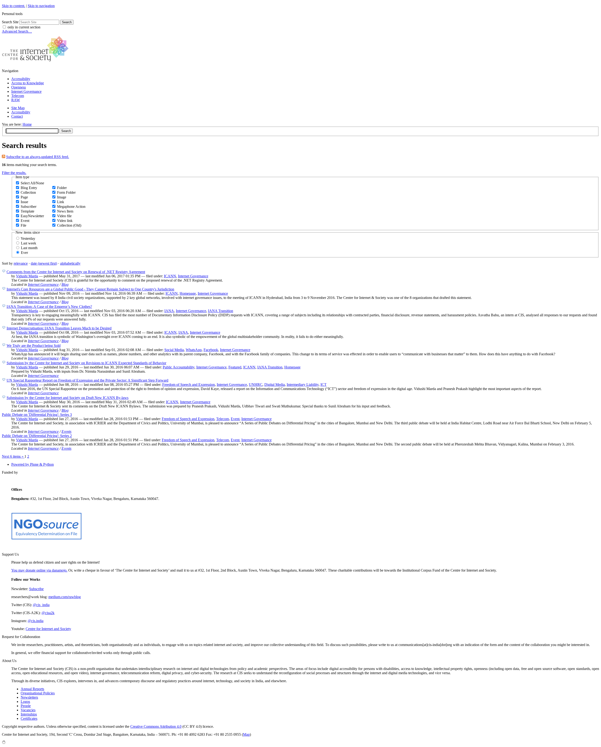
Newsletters (29, 697)
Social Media (174, 350)
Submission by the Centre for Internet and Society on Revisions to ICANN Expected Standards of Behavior (86, 363)
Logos (25, 702)
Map (246, 734)
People (26, 706)
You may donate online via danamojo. (39, 570)
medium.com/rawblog (64, 597)
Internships (29, 714)
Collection (28, 192)
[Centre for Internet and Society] (36, 63)
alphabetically (70, 263)
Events (66, 431)
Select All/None (32, 183)
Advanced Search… (17, 31)
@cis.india (35, 621)
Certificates (29, 718)
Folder (62, 188)
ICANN (170, 276)
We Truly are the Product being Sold (34, 346)
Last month (29, 248)
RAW (15, 100)
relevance (21, 263)
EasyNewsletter (32, 216)
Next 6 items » (13, 456)
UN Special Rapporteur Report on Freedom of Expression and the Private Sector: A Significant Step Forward (87, 380)
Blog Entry (29, 188)
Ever (24, 253)
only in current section (24, 27)
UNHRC (255, 385)
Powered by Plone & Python (32, 464)
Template (27, 211)
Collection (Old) (69, 225)
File (23, 225)
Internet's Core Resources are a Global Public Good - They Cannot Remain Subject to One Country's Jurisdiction (90, 289)
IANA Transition (220, 311)
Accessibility (20, 79)
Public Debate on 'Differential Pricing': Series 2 (37, 436)
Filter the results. (14, 173)
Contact (17, 116)
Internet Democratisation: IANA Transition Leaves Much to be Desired (59, 328)
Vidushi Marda (27, 276)
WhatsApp (194, 350)
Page (24, 197)
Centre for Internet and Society (48, 629)
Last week (28, 243)
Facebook (211, 350)
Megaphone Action (71, 207)
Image (61, 197)
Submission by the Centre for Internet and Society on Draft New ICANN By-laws (67, 398)
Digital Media (274, 385)
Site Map (18, 108)
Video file (64, 216)
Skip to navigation (41, 6)
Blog (65, 284)
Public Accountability (178, 367)
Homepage (188, 293)
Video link (65, 221)
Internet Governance (26, 91)
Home (27, 124)
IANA (169, 311)
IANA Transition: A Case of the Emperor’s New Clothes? (49, 307)
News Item (65, 211)
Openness (18, 87)
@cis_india (41, 605)
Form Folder (66, 192)
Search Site (10, 22)
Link (60, 202)
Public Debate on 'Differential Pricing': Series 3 (37, 415)
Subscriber (28, 207)
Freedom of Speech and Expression (188, 385)
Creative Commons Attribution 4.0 (155, 726)
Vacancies (28, 710)
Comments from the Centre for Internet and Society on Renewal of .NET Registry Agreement (76, 272)
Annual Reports (32, 689)
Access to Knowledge (27, 83)
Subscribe (36, 589)
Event (25, 221)
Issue (24, 202)
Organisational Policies (38, 693)
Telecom (17, 96)
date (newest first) (44, 263)
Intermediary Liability (303, 385)
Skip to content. (13, 6)
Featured (234, 367)
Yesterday (28, 238)
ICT (323, 385)
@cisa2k (48, 613)
